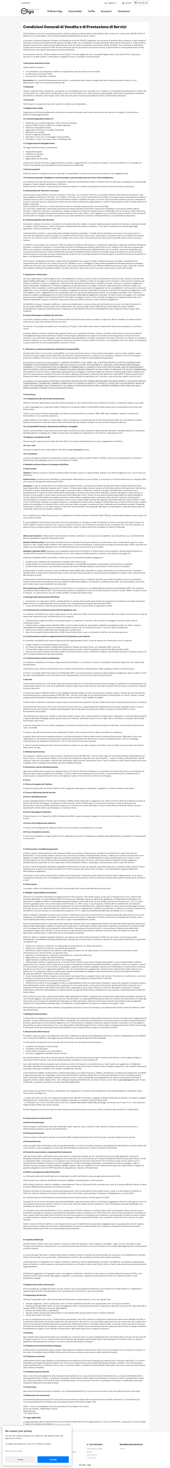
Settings (20, 1459)
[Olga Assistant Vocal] (30, 11)
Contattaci (25, 3)
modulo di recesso (74, 763)
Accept (53, 1459)
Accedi (89, 1452)
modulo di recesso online (73, 693)
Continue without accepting (61, 1424)
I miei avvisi (91, 1458)
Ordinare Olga (54, 11)
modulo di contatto (95, 697)
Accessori (106, 11)
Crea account (92, 1455)
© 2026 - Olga (85, 1465)
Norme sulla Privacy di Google (93, 1102)
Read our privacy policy (13, 1451)
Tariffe (91, 11)
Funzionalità (75, 11)
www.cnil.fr (74, 1082)
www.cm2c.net (29, 1411)
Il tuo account (95, 1444)
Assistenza (124, 11)
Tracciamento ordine (94, 1449)
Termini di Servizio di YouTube (114, 1098)
